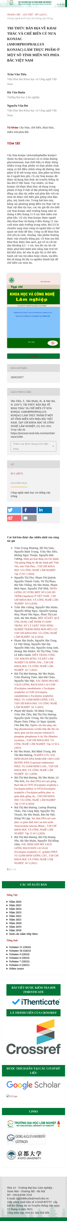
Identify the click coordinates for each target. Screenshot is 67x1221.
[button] (14, 510)
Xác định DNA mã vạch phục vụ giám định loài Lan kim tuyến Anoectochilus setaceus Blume (35, 822)
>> (14, 869)
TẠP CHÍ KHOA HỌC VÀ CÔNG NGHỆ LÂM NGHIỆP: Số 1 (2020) (36, 770)
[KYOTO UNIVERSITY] (24, 1160)
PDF (35, 356)
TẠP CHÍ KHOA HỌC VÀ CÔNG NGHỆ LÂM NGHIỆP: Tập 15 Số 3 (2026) (35, 830)
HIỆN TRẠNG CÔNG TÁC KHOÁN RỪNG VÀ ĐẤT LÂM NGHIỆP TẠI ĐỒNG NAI (34, 659)
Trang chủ (13, 14)
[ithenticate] (36, 1004)
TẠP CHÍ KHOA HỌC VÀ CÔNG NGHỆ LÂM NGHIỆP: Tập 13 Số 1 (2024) (35, 570)
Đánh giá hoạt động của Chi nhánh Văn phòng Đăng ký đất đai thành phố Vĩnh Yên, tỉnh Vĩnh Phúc (36, 563)
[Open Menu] (3, 3)
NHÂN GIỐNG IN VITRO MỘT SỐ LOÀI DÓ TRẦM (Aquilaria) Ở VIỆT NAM (35, 592)
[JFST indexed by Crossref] (33, 1053)
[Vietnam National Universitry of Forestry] (33, 1127)
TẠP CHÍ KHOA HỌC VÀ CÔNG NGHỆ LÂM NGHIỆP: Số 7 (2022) (33, 666)
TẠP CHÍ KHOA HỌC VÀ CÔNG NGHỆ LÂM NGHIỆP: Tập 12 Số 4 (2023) (36, 744)
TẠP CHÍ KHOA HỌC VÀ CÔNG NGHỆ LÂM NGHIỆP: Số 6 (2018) (36, 600)
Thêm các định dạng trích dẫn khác (30, 446)
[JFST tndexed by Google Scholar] (33, 1089)
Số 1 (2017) (41, 14)
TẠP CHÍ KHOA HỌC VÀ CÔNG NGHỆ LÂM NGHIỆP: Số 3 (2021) (36, 859)
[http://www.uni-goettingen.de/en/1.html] (26, 1144)
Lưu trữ (28, 14)
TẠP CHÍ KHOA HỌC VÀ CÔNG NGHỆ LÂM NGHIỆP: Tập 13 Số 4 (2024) (35, 800)
